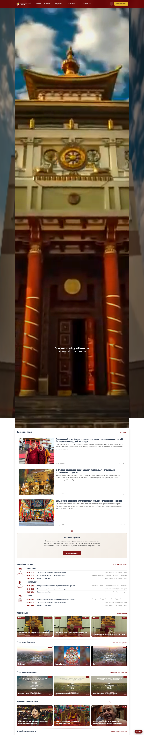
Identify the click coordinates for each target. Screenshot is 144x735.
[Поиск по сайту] (111, 4)
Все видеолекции (122, 613)
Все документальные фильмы (118, 702)
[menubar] (64, 3)
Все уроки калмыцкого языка (118, 672)
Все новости (123, 432)
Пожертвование (121, 3)
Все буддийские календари (119, 731)
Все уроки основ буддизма (119, 642)
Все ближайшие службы (120, 564)
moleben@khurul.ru (72, 553)
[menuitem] (38, 3)
